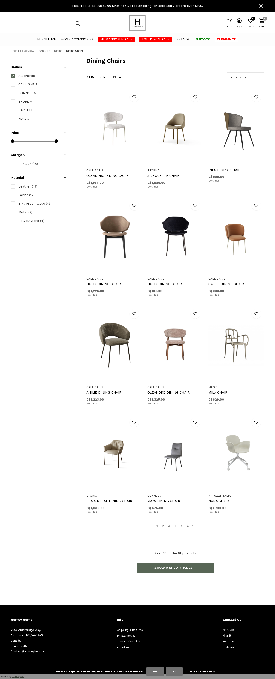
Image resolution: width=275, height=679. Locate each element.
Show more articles (173, 568)
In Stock (202, 39)
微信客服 (228, 630)
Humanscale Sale (117, 39)
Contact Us (232, 620)
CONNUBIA (27, 93)
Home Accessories (77, 39)
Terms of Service (128, 641)
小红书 (227, 635)
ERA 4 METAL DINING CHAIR (109, 501)
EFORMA (25, 102)
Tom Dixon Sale (156, 39)
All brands (26, 76)
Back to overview (22, 50)
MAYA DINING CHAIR (163, 501)
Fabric (26, 195)
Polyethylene (31, 221)
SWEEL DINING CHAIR (226, 284)
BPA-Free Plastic (34, 204)
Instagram (230, 647)
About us (123, 647)
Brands (183, 39)
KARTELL (25, 110)
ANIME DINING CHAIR (103, 392)
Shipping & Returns (130, 630)
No (174, 671)
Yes (155, 671)
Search (78, 23)
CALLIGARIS (27, 84)
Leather (27, 186)
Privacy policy (126, 635)
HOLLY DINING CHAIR (103, 284)
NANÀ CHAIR (218, 501)
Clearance (226, 39)
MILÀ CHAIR (217, 392)
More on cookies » (202, 671)
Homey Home (21, 620)
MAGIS (23, 119)
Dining (58, 50)
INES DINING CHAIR (224, 170)
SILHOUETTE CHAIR (163, 176)
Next (192, 526)
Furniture (46, 39)
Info (120, 620)
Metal (25, 212)
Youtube (228, 641)
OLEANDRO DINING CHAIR (107, 176)
